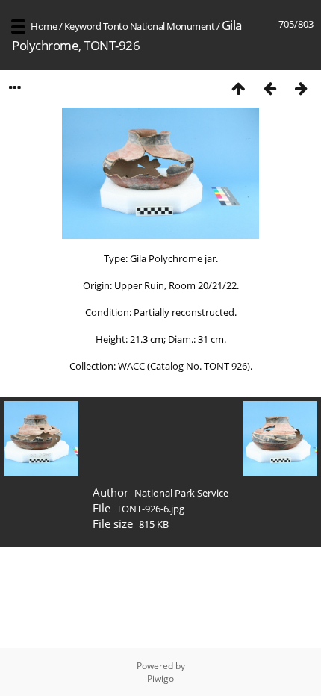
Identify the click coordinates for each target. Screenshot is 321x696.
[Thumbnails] (238, 88)
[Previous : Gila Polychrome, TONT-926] (269, 88)
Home (44, 26)
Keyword (83, 26)
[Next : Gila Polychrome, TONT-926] (301, 88)
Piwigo (160, 678)
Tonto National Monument (159, 26)
